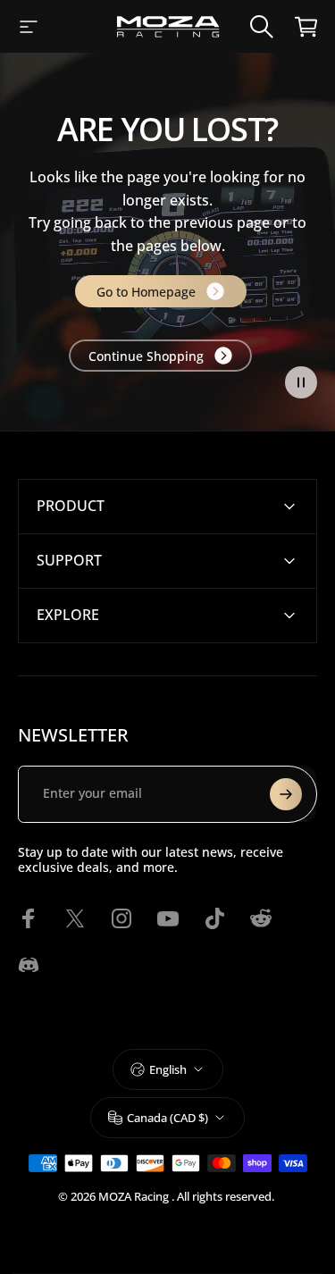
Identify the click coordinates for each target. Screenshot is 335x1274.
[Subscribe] (286, 794)
